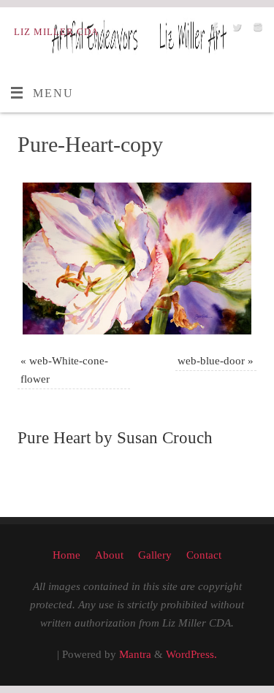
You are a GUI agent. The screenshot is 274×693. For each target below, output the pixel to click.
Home (66, 555)
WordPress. (191, 654)
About (109, 555)
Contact (203, 555)
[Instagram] (256, 30)
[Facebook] (213, 30)
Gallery (155, 555)
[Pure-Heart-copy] (137, 258)
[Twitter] (235, 30)
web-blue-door (211, 361)
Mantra (135, 654)
